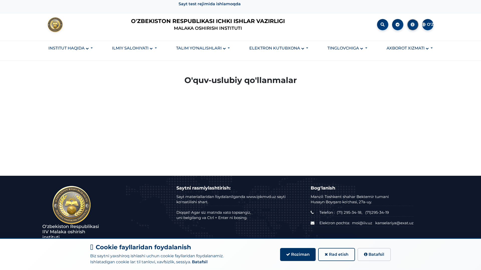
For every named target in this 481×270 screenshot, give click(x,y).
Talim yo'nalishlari (199, 48)
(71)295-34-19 (377, 212)
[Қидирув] (382, 24)
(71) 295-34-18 (349, 212)
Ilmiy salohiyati (131, 48)
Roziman (300, 254)
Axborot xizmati (406, 48)
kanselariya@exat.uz (394, 222)
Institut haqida (67, 48)
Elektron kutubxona (275, 48)
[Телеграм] (397, 24)
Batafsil (200, 262)
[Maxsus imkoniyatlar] (412, 24)
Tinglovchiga (343, 48)
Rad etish (338, 254)
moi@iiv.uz (362, 222)
